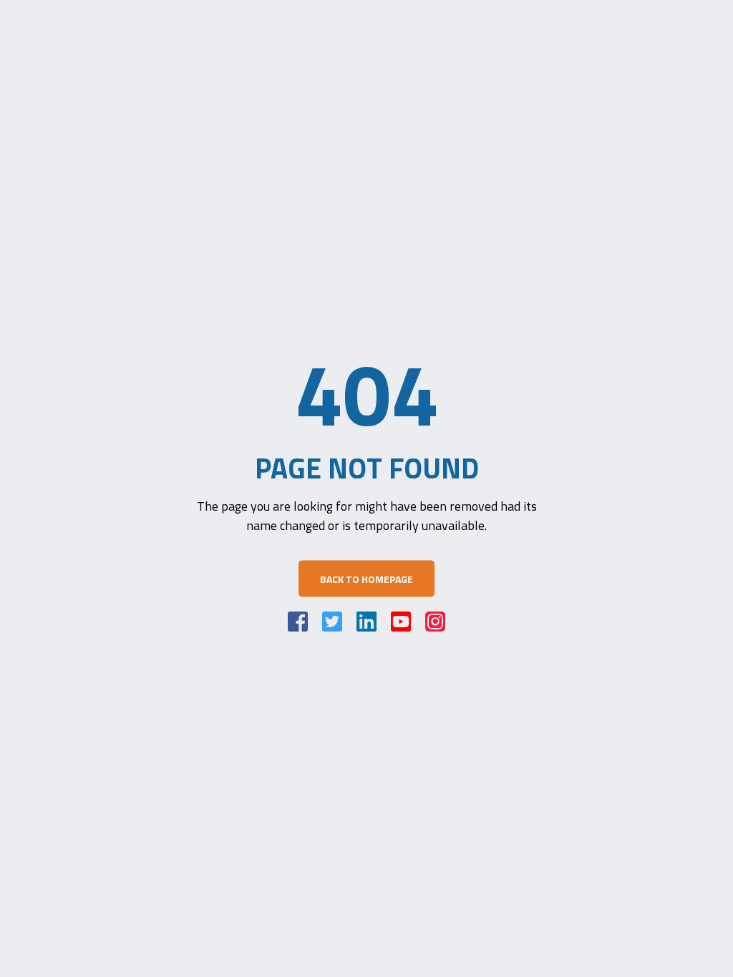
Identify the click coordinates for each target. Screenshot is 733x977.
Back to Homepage (366, 578)
